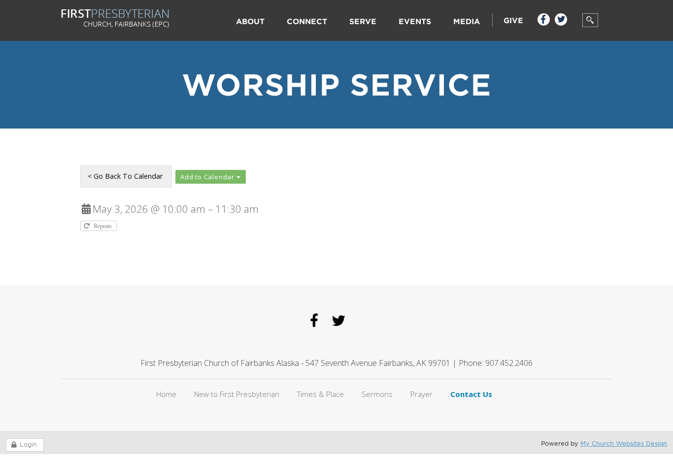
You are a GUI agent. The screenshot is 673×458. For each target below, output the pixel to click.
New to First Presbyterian (236, 394)
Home (166, 394)
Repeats (103, 226)
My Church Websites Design (623, 443)
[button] (210, 177)
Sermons (377, 394)
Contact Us (471, 394)
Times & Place (320, 394)
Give (513, 20)
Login (28, 444)
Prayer (421, 394)
